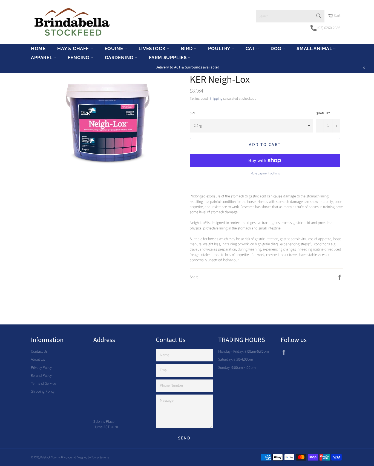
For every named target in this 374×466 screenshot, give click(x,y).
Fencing (79, 57)
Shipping (215, 98)
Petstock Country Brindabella (57, 457)
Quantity (323, 113)
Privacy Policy (41, 367)
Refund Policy (41, 375)
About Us (38, 359)
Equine (114, 48)
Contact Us (39, 351)
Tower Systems (100, 457)
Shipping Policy (42, 391)
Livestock (153, 48)
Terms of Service (43, 383)
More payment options (265, 173)
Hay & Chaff (73, 48)
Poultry (219, 48)
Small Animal (315, 48)
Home (38, 48)
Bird (187, 48)
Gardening (120, 57)
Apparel (42, 57)
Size (192, 113)
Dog (276, 48)
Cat (251, 48)
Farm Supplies (168, 57)
